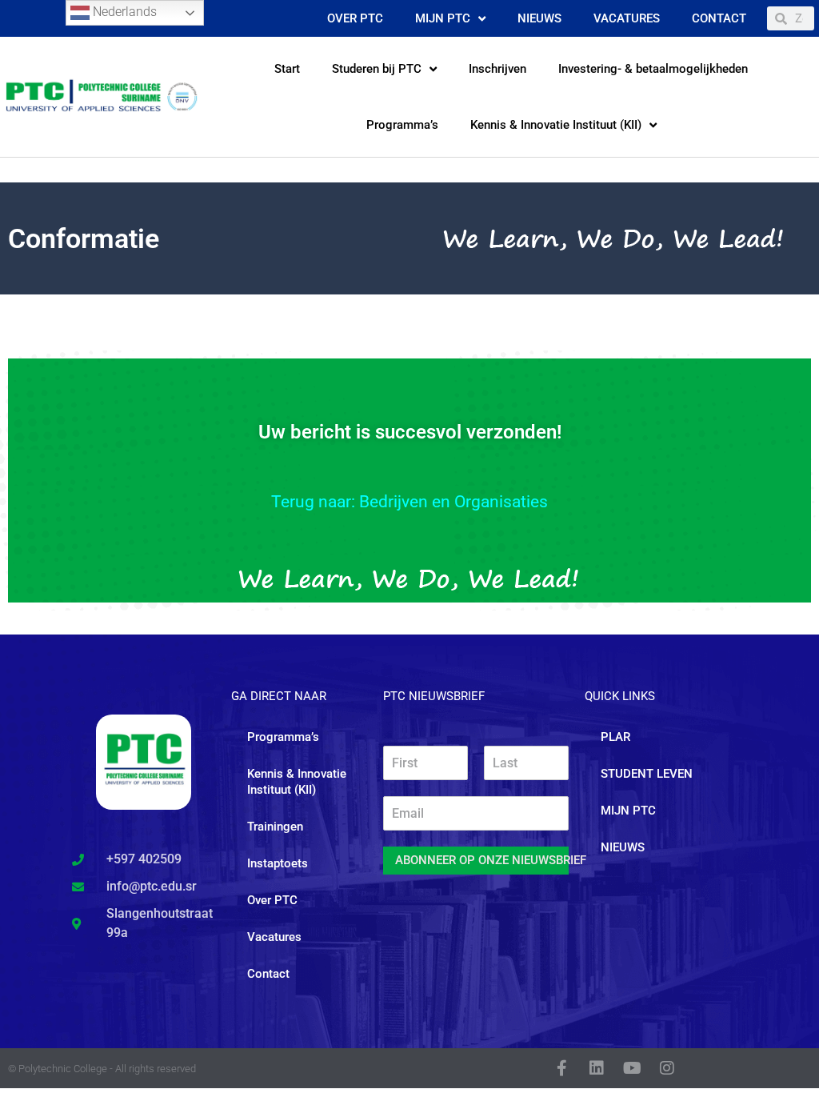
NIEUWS (623, 847)
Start (287, 69)
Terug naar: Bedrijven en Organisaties (409, 501)
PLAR (615, 737)
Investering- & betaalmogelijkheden (653, 69)
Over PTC (355, 18)
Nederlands (123, 11)
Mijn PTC (442, 18)
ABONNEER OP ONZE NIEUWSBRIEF (482, 860)
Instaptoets (277, 863)
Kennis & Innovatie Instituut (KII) (555, 125)
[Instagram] (667, 1068)
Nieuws (539, 18)
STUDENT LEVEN (647, 774)
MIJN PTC (628, 810)
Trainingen (275, 826)
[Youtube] (632, 1068)
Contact (719, 18)
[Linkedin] (597, 1068)
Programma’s (402, 125)
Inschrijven (497, 69)
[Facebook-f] (561, 1068)
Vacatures (626, 18)
